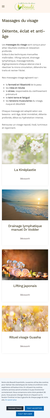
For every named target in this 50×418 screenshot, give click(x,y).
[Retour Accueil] (25, 6)
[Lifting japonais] (25, 275)
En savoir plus (11, 400)
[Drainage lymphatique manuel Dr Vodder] (25, 218)
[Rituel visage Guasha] (25, 329)
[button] (3, 6)
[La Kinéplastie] (25, 159)
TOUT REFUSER (25, 414)
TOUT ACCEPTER (34, 408)
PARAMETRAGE (15, 408)
